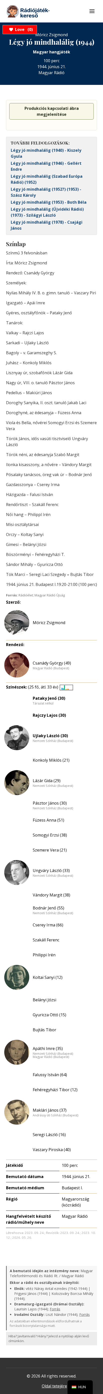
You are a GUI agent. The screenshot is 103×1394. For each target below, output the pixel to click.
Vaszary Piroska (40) (52, 1149)
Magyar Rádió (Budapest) (51, 668)
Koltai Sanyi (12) (47, 977)
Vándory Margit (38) (51, 895)
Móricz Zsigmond (49, 622)
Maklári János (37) (49, 1110)
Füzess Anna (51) (48, 820)
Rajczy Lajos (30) (49, 715)
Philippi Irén (44, 955)
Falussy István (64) (50, 1074)
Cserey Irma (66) (48, 925)
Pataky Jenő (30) (49, 698)
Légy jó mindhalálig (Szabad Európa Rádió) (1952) (46, 179)
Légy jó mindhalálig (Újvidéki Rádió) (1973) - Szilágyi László (47, 212)
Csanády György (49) (52, 663)
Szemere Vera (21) (50, 850)
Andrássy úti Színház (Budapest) (55, 1115)
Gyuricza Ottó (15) (49, 1015)
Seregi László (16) (49, 1134)
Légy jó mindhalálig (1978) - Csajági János (46, 225)
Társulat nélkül (43, 703)
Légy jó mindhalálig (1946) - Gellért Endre (46, 166)
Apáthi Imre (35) (48, 1048)
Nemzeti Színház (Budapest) (53, 741)
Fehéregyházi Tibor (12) (55, 1089)
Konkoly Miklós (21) (51, 760)
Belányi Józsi (44, 1000)
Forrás (55, 1309)
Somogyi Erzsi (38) (50, 835)
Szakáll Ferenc (46, 940)
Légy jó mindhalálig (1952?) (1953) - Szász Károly (46, 192)
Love (23, 29)
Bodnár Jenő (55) (48, 908)
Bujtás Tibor (44, 1030)
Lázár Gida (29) (46, 780)
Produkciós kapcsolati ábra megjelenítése (51, 111)
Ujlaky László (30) (50, 735)
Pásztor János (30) (50, 803)
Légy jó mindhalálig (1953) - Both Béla (48, 202)
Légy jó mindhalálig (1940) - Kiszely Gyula (46, 153)
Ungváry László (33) (51, 870)
